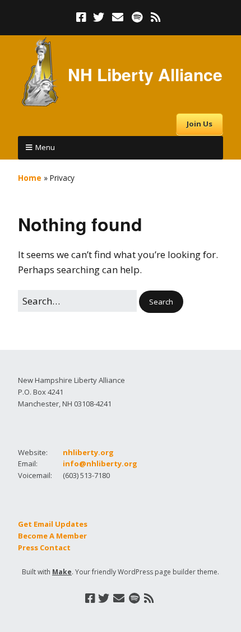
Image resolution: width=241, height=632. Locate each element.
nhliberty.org (88, 452)
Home (29, 177)
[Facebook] (82, 17)
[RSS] (156, 17)
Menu (45, 147)
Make (62, 572)
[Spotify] (137, 17)
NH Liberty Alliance (145, 74)
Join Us (199, 124)
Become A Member (52, 536)
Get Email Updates (52, 524)
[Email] (118, 17)
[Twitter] (98, 17)
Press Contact (44, 547)
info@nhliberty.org (100, 463)
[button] (161, 302)
